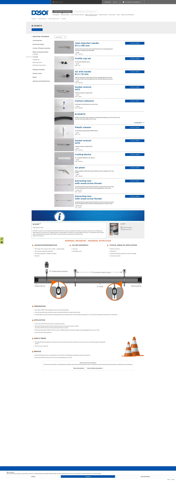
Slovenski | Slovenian (132, 2)
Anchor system (112, 14)
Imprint (172, 479)
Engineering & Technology (85, 11)
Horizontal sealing (65, 14)
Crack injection (55, 14)
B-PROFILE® (36, 59)
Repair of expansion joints (91, 14)
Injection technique (62, 11)
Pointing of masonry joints (39, 65)
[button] (76, 2)
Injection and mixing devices (127, 14)
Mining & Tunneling (102, 14)
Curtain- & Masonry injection (77, 14)
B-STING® (35, 54)
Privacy (168, 479)
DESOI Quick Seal (37, 62)
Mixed (118, 14)
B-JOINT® (35, 57)
